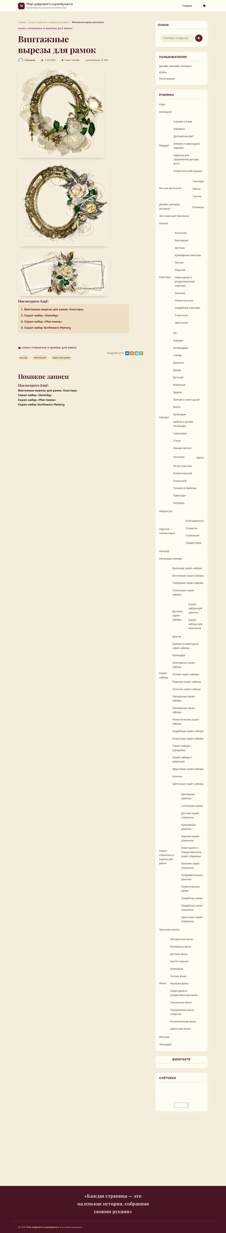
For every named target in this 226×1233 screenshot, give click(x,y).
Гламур (177, 355)
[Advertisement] (113, 1151)
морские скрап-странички (190, 838)
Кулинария (179, 414)
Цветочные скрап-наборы (187, 784)
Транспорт (179, 495)
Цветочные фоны (180, 1028)
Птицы (177, 440)
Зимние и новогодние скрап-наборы (185, 646)
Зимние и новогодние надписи (187, 146)
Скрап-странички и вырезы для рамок (45, 28)
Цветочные (181, 322)
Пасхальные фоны (181, 1002)
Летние (179, 262)
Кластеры (164, 277)
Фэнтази (164, 1037)
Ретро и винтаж (182, 466)
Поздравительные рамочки (192, 877)
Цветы (200, 457)
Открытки (191, 528)
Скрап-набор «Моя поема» (43, 321)
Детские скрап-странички (190, 815)
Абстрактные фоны (181, 939)
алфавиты (179, 129)
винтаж (23, 357)
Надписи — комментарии (167, 531)
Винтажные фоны (180, 946)
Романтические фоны (183, 1021)
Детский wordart (184, 136)
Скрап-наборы (163, 675)
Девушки (178, 362)
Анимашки (165, 112)
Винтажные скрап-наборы (188, 575)
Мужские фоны (179, 983)
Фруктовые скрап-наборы (187, 769)
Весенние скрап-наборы (187, 568)
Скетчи (197, 196)
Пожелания (192, 535)
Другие (176, 636)
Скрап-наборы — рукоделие (182, 748)
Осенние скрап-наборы (186, 689)
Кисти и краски (179, 961)
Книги (176, 407)
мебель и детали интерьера (183, 424)
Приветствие (193, 543)
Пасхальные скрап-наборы (184, 698)
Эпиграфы (165, 1044)
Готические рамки (192, 806)
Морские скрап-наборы (186, 681)
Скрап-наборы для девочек (195, 608)
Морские (180, 270)
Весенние (181, 233)
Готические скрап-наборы (183, 592)
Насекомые (180, 433)
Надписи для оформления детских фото (186, 159)
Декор (177, 370)
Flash (162, 104)
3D (175, 333)
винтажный (40, 357)
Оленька (30, 60)
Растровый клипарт (170, 558)
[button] (61, 112)
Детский (178, 377)
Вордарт (164, 145)
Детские (180, 248)
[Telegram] (136, 353)
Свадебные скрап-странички (192, 907)
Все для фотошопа (170, 188)
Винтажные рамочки (188, 796)
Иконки (163, 223)
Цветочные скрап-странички (192, 919)
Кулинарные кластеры (188, 255)
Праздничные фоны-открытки (182, 1012)
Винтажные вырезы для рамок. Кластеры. (54, 309)
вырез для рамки (61, 357)
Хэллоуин (178, 503)
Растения (178, 457)
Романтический (182, 473)
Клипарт (164, 417)
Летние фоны (178, 976)
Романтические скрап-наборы (186, 721)
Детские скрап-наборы (177, 615)
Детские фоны (178, 954)
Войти (162, 72)
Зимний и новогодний (186, 399)
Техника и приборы (184, 488)
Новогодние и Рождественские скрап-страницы (191, 852)
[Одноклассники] (132, 353)
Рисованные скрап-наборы (184, 710)
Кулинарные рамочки (188, 827)
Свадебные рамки (192, 898)
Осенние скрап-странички (191, 865)
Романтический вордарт (188, 171)
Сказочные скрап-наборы (187, 738)
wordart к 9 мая (183, 121)
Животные (179, 384)
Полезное (198, 207)
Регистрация (166, 78)
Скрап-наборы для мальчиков (195, 624)
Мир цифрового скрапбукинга (49, 4)
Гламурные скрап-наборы (187, 583)
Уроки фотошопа (169, 929)
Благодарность (195, 520)
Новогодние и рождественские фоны (184, 993)
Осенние (180, 293)
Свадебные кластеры (187, 307)
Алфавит (178, 340)
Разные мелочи (182, 448)
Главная (187, 5)
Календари (178, 655)
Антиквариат (180, 348)
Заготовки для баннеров (173, 216)
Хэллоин (177, 776)
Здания (177, 392)
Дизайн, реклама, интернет (175, 66)
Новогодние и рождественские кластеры (185, 281)
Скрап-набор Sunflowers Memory (47, 327)
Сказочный (179, 480)
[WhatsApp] (141, 353)
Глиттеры (198, 181)
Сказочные (181, 315)
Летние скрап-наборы (185, 674)
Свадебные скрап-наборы (188, 731)
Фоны (162, 983)
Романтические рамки (190, 888)
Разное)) (164, 551)
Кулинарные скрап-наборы (184, 665)
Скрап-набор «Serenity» (41, 315)
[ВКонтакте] (127, 353)
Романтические (184, 300)
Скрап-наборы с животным (182, 759)
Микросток (165, 511)
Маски (196, 189)
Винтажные (181, 240)
